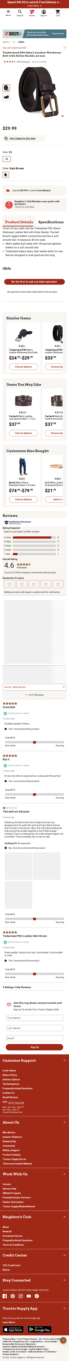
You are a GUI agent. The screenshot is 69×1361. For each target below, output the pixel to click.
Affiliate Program (12, 1193)
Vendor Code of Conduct (14, 1352)
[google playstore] (40, 1329)
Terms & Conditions (13, 1245)
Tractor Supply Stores (14, 1159)
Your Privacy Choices (27, 1339)
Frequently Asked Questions (18, 1088)
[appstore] (13, 1329)
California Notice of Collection (42, 1352)
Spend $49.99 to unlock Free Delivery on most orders (34, 2)
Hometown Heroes (12, 1236)
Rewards (7, 1231)
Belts (21, 42)
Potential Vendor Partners (17, 1197)
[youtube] (29, 1296)
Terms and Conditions (53, 1339)
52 (6, 159)
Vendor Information (13, 1202)
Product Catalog (11, 1155)
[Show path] (14, 42)
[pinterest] (13, 1296)
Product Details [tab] (19, 222)
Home (6, 42)
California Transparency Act (15, 1342)
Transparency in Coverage (15, 1349)
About (6, 1227)
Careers (7, 1184)
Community (9, 1146)
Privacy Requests (11, 1354)
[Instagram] (21, 1296)
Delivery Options (11, 1079)
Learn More (33, 5)
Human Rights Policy (38, 1349)
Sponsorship (9, 1188)
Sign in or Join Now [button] (24, 206)
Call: (5, 1102)
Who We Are (9, 1132)
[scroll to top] (63, 1340)
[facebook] (5, 1296)
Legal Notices (36, 1342)
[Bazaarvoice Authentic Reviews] (18, 522)
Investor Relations (12, 1137)
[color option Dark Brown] (6, 175)
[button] (41, 6)
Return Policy (10, 1075)
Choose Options (23, 367)
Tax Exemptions (11, 1084)
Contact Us (8, 1093)
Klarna (6, 1270)
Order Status (9, 1070)
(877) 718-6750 (16, 1103)
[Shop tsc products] (34, 33)
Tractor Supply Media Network (19, 1206)
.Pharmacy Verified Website (17, 1163)
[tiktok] (37, 1296)
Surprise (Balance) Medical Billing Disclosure (23, 1347)
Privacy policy (9, 1339)
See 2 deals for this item (22, 138)
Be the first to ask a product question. (34, 281)
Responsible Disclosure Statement (19, 1344)
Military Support (11, 1150)
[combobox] (37, 687)
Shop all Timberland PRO (14, 47)
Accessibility (51, 1342)
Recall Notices (10, 1097)
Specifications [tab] (51, 222)
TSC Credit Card (11, 1265)
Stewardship (9, 1141)
